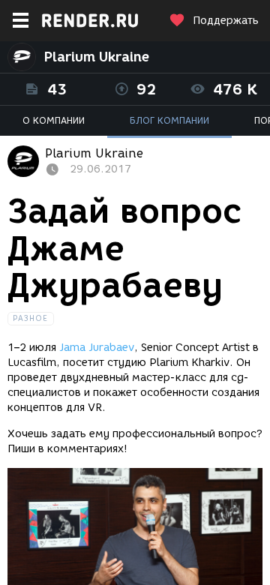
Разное (31, 318)
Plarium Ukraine (96, 57)
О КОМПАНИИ (53, 120)
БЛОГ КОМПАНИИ (169, 120)
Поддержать (226, 20)
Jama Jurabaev (96, 347)
